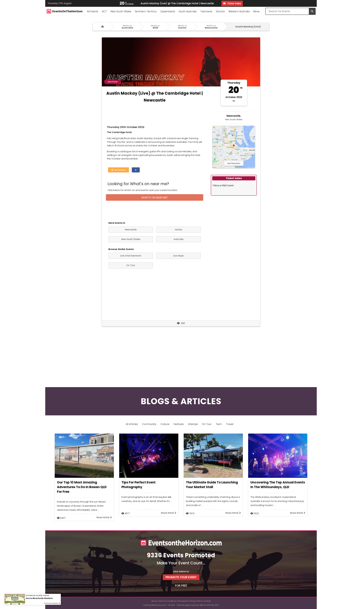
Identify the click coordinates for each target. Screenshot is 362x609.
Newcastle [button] (131, 229)
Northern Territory (146, 11)
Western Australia (239, 11)
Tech (219, 424)
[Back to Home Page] (101, 27)
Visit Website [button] (119, 170)
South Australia (188, 11)
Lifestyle (193, 424)
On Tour (207, 424)
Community (149, 424)
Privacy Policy (195, 601)
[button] (136, 169)
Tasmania (206, 11)
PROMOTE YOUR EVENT (181, 577)
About (154, 601)
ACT (104, 11)
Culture (164, 424)
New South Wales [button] (130, 239)
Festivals (179, 424)
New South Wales (120, 11)
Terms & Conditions (167, 601)
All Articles (132, 424)
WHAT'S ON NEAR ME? (154, 197)
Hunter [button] (178, 229)
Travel (229, 424)
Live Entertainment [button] (130, 255)
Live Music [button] (178, 255)
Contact (207, 601)
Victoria (220, 11)
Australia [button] (178, 239)
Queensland (167, 11)
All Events (92, 11)
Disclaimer (183, 601)
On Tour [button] (130, 265)
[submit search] (312, 11)
